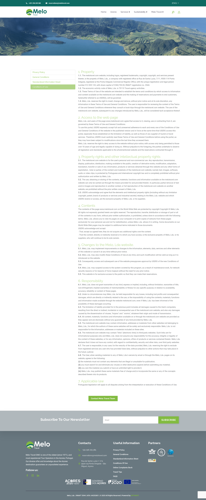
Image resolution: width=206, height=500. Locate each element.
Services (125, 12)
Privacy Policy (39, 72)
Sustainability (140, 12)
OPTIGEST (135, 495)
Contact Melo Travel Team (103, 398)
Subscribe (168, 420)
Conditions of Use (40, 87)
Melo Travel (156, 12)
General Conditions (41, 77)
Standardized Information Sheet (46, 82)
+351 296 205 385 (35, 3)
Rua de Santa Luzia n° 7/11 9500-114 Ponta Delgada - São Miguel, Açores (93, 463)
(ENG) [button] (174, 3)
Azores (113, 12)
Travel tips (117, 472)
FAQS (115, 476)
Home (103, 12)
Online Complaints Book (122, 468)
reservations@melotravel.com (59, 3)
